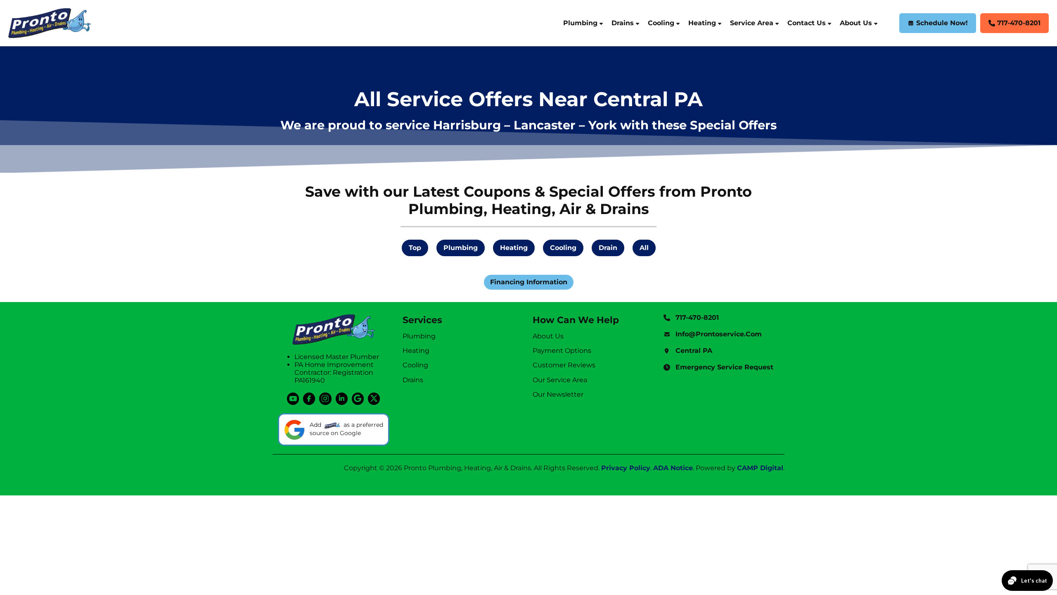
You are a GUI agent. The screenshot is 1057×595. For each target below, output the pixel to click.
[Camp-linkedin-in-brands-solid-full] (342, 399)
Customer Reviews (564, 365)
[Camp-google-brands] (358, 399)
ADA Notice (673, 468)
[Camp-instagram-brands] (325, 399)
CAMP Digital (760, 468)
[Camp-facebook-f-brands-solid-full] (309, 399)
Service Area (751, 23)
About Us (856, 23)
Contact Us (806, 23)
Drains (622, 23)
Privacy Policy (625, 468)
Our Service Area (560, 380)
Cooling (661, 23)
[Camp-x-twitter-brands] (374, 399)
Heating (702, 23)
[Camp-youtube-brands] (293, 399)
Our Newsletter (558, 394)
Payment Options (562, 351)
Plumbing (580, 23)
